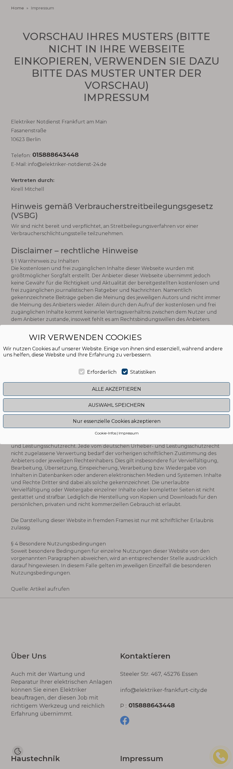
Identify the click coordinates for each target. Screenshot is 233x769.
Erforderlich (101, 372)
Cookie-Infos (105, 433)
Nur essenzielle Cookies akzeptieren (116, 421)
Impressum (129, 433)
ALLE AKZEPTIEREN (116, 389)
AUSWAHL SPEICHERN (116, 405)
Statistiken (143, 372)
